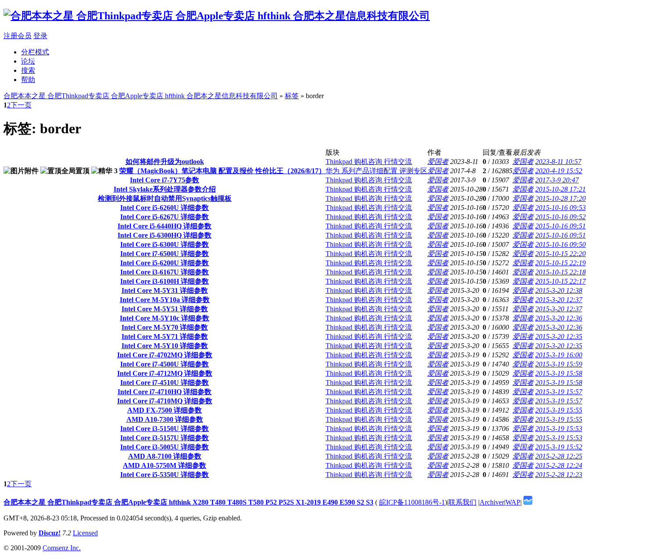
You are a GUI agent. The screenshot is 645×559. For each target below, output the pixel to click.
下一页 (21, 105)
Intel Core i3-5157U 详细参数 (164, 438)
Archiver (492, 502)
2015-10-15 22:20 (560, 253)
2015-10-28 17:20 (560, 198)
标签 (292, 96)
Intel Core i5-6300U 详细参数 (164, 244)
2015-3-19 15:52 (558, 447)
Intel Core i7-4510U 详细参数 (164, 382)
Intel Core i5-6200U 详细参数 (164, 263)
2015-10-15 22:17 (560, 281)
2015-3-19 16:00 (558, 355)
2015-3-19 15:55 (558, 410)
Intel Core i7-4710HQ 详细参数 (164, 391)
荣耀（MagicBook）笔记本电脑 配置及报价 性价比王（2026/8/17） (222, 170)
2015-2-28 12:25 (558, 456)
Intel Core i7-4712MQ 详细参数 (164, 373)
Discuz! (50, 533)
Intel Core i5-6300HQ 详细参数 (164, 235)
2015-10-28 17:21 (560, 189)
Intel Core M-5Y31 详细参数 (165, 290)
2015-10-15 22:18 (560, 272)
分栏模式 (35, 52)
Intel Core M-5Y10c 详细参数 (164, 318)
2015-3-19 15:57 (558, 391)
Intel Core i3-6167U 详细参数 (164, 272)
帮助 (28, 79)
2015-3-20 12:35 (558, 336)
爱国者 (437, 161)
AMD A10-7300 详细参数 (164, 419)
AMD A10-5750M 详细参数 (164, 465)
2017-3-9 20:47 (557, 180)
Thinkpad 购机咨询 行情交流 (369, 161)
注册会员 (18, 35)
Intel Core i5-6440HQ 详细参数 (164, 226)
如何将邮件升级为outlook (164, 161)
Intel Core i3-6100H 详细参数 (164, 281)
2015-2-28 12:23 (558, 474)
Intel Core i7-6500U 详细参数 (164, 253)
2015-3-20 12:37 (558, 299)
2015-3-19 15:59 (558, 364)
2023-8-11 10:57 (558, 161)
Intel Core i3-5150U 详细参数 (164, 428)
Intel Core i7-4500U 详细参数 (164, 364)
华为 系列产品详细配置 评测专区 (376, 170)
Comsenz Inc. (62, 548)
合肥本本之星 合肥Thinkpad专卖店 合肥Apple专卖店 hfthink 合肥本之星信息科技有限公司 (141, 96)
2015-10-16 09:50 (560, 244)
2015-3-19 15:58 (558, 373)
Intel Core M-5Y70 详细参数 (165, 327)
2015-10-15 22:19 (560, 263)
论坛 (28, 61)
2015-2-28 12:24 (558, 465)
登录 (40, 35)
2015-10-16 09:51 (560, 226)
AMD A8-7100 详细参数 (164, 456)
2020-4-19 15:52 (558, 170)
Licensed (85, 533)
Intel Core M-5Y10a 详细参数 (165, 299)
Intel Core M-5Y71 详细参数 (165, 336)
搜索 (28, 70)
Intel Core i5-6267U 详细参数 (164, 217)
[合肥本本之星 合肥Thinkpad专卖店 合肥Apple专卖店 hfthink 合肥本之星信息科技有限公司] (217, 15)
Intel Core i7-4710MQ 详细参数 (164, 401)
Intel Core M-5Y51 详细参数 (165, 309)
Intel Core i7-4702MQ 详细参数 (164, 355)
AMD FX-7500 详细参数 (164, 410)
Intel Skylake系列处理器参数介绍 (165, 189)
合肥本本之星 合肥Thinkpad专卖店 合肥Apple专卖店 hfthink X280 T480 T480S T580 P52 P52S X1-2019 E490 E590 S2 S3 (188, 502)
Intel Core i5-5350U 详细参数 (164, 474)
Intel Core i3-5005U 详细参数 (164, 447)
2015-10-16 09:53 (560, 207)
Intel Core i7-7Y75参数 (164, 180)
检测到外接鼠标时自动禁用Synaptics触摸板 (165, 198)
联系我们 (462, 502)
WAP (512, 502)
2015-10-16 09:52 (560, 217)
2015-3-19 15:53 (558, 428)
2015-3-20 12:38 (558, 290)
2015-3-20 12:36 (558, 318)
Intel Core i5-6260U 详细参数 (164, 207)
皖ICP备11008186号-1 (412, 502)
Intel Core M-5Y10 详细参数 (165, 345)
